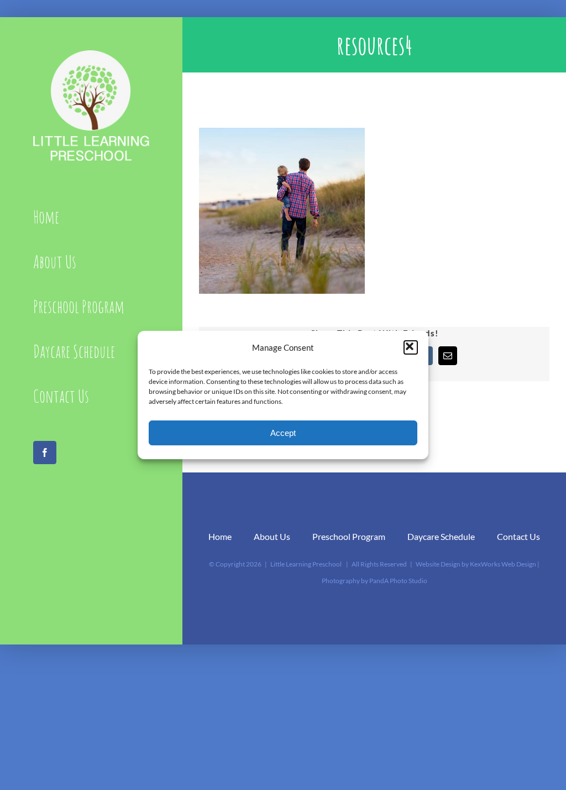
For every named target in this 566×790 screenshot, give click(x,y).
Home (220, 536)
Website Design (438, 564)
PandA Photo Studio (398, 580)
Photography (341, 580)
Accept (283, 433)
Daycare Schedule (441, 536)
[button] (410, 347)
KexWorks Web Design (503, 564)
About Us (272, 536)
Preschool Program (348, 536)
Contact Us (518, 536)
